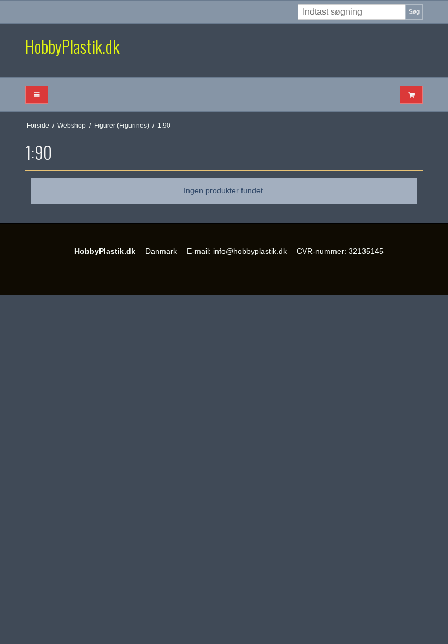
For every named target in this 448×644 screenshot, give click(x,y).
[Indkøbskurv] (411, 95)
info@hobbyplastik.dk (250, 251)
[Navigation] (36, 95)
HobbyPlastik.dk (72, 46)
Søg (414, 11)
